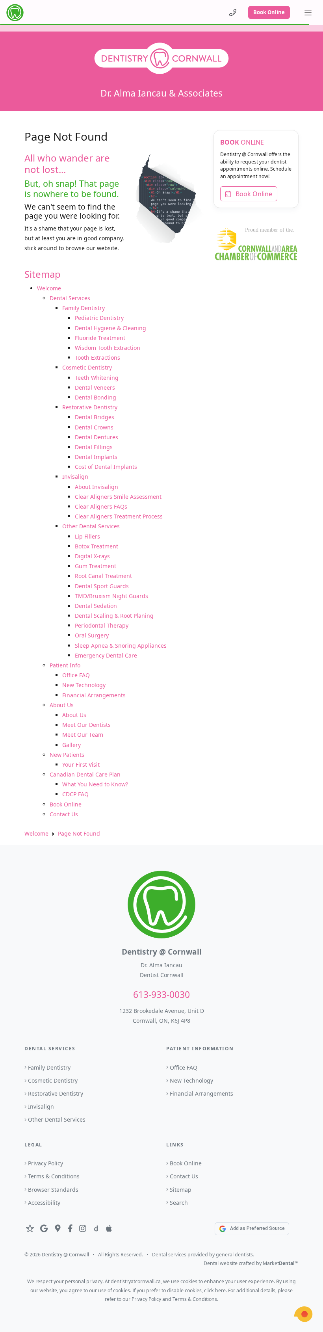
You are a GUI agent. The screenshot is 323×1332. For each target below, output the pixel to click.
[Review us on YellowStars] (29, 1228)
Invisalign (75, 476)
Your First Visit (81, 764)
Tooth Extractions (97, 357)
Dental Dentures (96, 437)
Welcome (49, 288)
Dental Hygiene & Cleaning (110, 328)
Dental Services (70, 298)
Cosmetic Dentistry (87, 367)
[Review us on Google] (44, 1228)
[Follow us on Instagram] (83, 1228)
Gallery (71, 745)
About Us (62, 705)
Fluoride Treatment (100, 338)
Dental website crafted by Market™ (251, 1263)
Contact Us (64, 814)
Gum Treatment (95, 566)
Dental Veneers (95, 387)
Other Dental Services (91, 526)
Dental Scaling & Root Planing (114, 615)
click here (215, 1290)
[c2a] (303, 1314)
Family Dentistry (83, 308)
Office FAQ (76, 675)
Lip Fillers (87, 536)
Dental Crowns (94, 427)
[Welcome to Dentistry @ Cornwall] (161, 57)
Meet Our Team (82, 734)
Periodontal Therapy (101, 625)
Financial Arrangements (94, 695)
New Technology (84, 685)
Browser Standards (53, 1189)
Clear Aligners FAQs (101, 506)
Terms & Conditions (54, 1176)
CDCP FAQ (75, 794)
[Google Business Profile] (57, 1228)
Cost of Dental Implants (106, 466)
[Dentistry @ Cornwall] (15, 12)
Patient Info (65, 665)
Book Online (269, 12)
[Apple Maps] (108, 1228)
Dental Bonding (95, 397)
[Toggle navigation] (308, 12)
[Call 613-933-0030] (233, 12)
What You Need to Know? (95, 784)
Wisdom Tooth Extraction (107, 347)
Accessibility (44, 1202)
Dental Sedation (96, 605)
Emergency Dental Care (106, 655)
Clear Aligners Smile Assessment (118, 496)
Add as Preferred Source (257, 1228)
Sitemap (180, 1189)
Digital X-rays (92, 556)
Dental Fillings (94, 447)
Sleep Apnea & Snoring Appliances (121, 645)
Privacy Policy (45, 1163)
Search (179, 1202)
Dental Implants (96, 457)
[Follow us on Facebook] (70, 1228)
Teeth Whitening (97, 377)
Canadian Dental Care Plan (85, 774)
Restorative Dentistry (89, 407)
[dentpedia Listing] (96, 1228)
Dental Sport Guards (102, 586)
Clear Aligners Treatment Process (119, 516)
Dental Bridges (94, 417)
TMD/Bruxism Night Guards (111, 596)
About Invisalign (96, 486)
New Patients (67, 754)
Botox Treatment (96, 546)
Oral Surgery (92, 635)
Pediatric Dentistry (99, 317)
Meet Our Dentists (86, 724)
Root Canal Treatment (103, 576)
